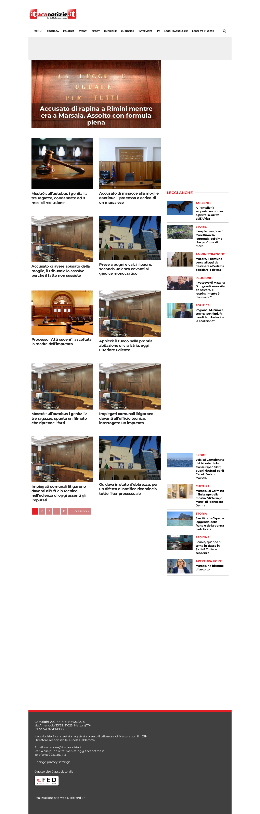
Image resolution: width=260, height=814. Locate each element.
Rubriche (110, 31)
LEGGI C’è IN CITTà (203, 31)
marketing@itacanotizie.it (85, 751)
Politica (68, 31)
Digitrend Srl (76, 798)
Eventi (83, 31)
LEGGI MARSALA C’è (176, 31)
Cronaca (53, 31)
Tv (158, 31)
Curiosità (127, 31)
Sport (96, 31)
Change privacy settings (52, 762)
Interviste (145, 31)
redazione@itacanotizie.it (62, 747)
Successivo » (80, 511)
